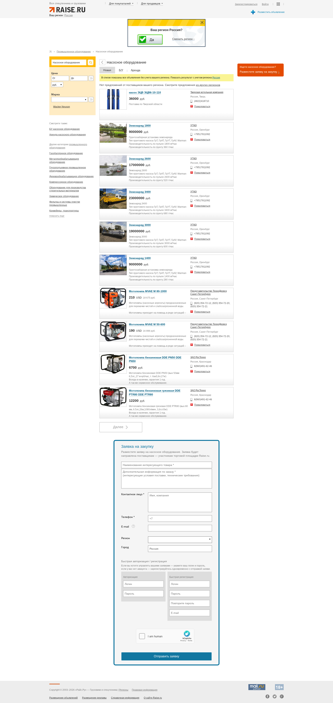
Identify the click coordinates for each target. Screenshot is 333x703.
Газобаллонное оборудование (66, 153)
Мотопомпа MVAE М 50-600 (147, 324)
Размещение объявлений (63, 697)
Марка (55, 94)
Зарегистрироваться (246, 4)
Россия (216, 77)
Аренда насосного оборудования (67, 134)
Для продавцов (150, 3)
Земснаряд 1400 (140, 258)
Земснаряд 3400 (140, 191)
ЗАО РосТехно (198, 357)
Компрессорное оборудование (66, 182)
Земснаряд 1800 (140, 125)
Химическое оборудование (64, 196)
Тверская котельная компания (206, 92)
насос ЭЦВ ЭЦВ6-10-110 (145, 92)
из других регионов (208, 84)
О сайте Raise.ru (153, 697)
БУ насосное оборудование (64, 129)
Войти (265, 4)
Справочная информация (125, 697)
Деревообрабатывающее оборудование (71, 176)
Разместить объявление (271, 12)
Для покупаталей (120, 3)
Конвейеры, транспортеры (64, 210)
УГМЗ (193, 125)
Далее (118, 427)
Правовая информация (144, 690)
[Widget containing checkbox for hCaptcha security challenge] (165, 636)
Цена (54, 73)
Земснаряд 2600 (140, 158)
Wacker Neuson (61, 106)
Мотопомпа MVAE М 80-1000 (148, 291)
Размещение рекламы (94, 697)
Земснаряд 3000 (140, 225)
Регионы (123, 690)
